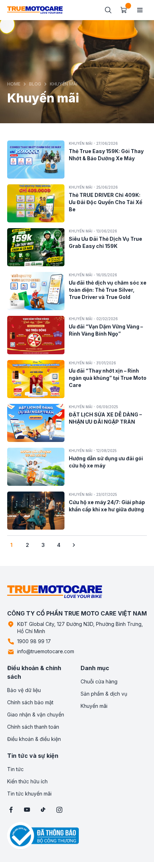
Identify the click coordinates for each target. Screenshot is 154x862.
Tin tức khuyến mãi (29, 793)
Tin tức (15, 769)
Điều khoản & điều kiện (34, 739)
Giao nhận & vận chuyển (35, 714)
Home (13, 84)
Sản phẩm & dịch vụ (104, 694)
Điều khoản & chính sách (34, 672)
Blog (35, 84)
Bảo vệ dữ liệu (24, 690)
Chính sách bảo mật (30, 702)
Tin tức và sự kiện (32, 755)
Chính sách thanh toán (33, 727)
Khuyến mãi (94, 706)
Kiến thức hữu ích (27, 781)
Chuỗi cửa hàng (99, 681)
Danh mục (95, 668)
